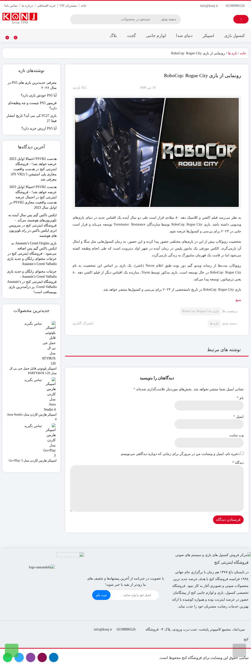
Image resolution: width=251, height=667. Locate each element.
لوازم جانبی (156, 35)
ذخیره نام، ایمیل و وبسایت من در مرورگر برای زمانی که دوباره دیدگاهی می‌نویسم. (179, 454)
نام (240, 398)
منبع (238, 300)
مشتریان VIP (68, 5)
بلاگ (113, 35)
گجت (131, 35)
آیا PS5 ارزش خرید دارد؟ (39, 128)
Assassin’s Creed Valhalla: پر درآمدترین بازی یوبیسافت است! (32, 287)
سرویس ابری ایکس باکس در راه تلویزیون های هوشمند (33, 231)
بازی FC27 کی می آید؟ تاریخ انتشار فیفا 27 (31, 118)
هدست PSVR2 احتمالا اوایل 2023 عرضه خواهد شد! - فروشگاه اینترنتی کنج (33, 164)
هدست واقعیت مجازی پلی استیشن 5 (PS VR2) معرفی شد (34, 174)
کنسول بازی (234, 35)
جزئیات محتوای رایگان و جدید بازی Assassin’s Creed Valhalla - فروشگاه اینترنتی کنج (32, 277)
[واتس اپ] (11, 650)
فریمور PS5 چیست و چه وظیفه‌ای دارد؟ (32, 105)
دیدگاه (238, 463)
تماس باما (11, 5)
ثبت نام (101, 595)
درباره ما (27, 5)
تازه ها (232, 53)
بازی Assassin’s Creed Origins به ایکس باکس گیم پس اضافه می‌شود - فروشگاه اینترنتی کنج (34, 248)
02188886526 (236, 6)
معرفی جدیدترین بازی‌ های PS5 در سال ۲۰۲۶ (32, 85)
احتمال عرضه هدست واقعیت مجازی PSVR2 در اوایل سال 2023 (33, 202)
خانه (84, 5)
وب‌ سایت (236, 435)
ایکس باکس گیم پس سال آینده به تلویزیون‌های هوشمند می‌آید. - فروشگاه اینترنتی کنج (32, 220)
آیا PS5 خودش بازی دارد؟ (39, 95)
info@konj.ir (209, 6)
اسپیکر (208, 35)
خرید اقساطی (46, 5)
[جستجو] (74, 19)
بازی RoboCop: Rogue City (200, 311)
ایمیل (238, 416)
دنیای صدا (184, 35)
